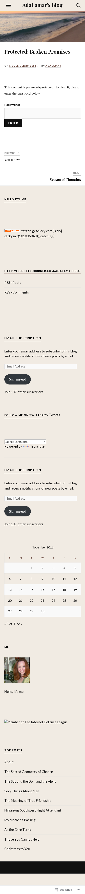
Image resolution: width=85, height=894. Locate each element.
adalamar (53, 65)
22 (31, 600)
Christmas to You (17, 849)
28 (21, 611)
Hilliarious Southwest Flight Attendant (32, 810)
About (9, 762)
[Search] (74, 5)
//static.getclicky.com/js (38, 231)
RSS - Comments (16, 292)
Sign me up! (17, 379)
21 (21, 600)
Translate (37, 446)
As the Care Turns (17, 830)
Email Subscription (22, 338)
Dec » (18, 624)
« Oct (8, 624)
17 (53, 589)
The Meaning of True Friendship (27, 800)
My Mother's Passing (20, 820)
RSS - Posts (12, 282)
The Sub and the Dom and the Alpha (30, 781)
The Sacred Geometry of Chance (28, 772)
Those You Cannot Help (21, 839)
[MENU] (8, 5)
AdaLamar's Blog (42, 4)
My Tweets (51, 415)
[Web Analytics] (12, 231)
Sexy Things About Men (21, 791)
